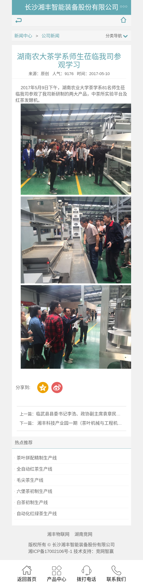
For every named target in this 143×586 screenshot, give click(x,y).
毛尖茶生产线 (30, 480)
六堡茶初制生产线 (34, 491)
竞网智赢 (105, 551)
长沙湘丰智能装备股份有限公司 (71, 7)
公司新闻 (50, 35)
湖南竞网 (83, 534)
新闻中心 (23, 35)
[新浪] (57, 387)
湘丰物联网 (58, 534)
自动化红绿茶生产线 (37, 513)
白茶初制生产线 (32, 502)
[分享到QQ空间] (42, 387)
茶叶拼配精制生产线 (37, 457)
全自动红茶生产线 (34, 469)
